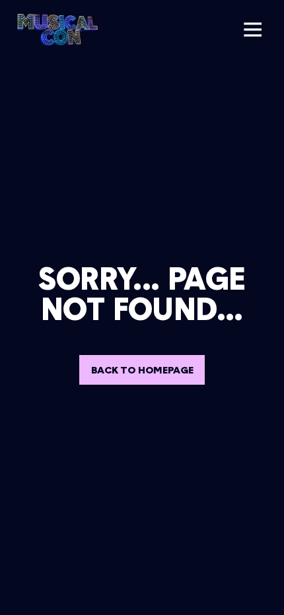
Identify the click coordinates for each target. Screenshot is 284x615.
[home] (54, 30)
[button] (252, 30)
